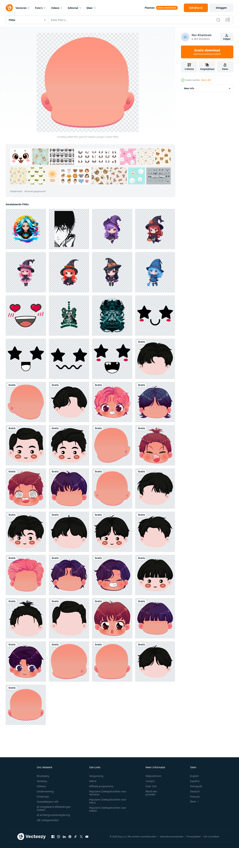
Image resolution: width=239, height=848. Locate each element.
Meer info (189, 88)
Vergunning (96, 776)
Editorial (73, 8)
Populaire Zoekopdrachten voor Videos (107, 809)
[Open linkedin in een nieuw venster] (64, 836)
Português (196, 786)
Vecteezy (42, 781)
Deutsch (195, 791)
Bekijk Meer (158, 176)
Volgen (227, 38)
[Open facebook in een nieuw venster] (52, 836)
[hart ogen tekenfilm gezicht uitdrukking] (26, 315)
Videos (55, 8)
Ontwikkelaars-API (47, 801)
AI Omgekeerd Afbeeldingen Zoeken (54, 808)
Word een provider (151, 793)
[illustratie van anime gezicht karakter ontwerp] (69, 229)
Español (194, 781)
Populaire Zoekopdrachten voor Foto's (107, 801)
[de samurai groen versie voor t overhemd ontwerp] (69, 315)
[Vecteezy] (9, 7)
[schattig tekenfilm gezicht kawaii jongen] (155, 359)
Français (195, 796)
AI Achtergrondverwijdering (53, 815)
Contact (150, 781)
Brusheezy (43, 776)
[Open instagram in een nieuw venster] (58, 836)
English (194, 776)
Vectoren (21, 8)
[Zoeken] (218, 20)
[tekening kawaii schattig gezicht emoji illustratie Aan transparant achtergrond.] (155, 315)
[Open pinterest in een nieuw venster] (69, 836)
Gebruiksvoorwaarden (171, 836)
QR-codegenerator (48, 820)
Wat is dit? (206, 80)
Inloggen (221, 7)
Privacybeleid (193, 836)
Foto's (39, 8)
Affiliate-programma (101, 786)
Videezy (41, 786)
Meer (90, 8)
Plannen (150, 7)
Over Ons (151, 786)
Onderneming (45, 791)
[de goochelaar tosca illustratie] (112, 315)
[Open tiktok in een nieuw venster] (75, 836)
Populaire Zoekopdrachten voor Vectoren (107, 793)
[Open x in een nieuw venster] (81, 836)
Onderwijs (43, 796)
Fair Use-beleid (211, 836)
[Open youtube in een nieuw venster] (86, 836)
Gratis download (207, 52)
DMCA (92, 781)
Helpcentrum (153, 776)
